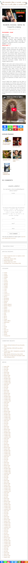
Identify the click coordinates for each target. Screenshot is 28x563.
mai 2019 (6, 497)
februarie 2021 (7, 465)
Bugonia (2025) (11, 357)
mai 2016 (6, 551)
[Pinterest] (15, 129)
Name (13, 218)
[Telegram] (20, 126)
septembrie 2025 (7, 383)
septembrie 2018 (7, 509)
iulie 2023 (6, 422)
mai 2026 (6, 371)
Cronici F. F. (6, 295)
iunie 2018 (6, 513)
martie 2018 (6, 518)
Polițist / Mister (7, 320)
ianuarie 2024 (7, 413)
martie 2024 (6, 410)
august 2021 (6, 456)
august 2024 (6, 402)
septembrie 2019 (7, 491)
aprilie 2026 (6, 372)
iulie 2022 (6, 440)
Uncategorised (7, 335)
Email (13, 223)
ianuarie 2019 (7, 503)
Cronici (5, 292)
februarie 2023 (7, 429)
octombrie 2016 (7, 543)
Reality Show (6, 322)
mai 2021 (6, 461)
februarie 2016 (7, 555)
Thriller (5, 332)
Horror (5, 316)
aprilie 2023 (6, 426)
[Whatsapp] (10, 126)
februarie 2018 (7, 519)
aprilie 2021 (6, 462)
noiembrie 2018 (7, 506)
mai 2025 (6, 389)
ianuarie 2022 (7, 449)
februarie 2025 (7, 393)
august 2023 (6, 420)
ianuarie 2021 (7, 467)
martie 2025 (6, 392)
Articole (5, 280)
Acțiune (5, 274)
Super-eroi (6, 329)
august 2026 (6, 366)
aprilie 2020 (6, 480)
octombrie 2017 (7, 525)
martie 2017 (6, 536)
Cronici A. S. (6, 293)
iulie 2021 (6, 458)
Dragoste (6, 301)
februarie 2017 (7, 537)
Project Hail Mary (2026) (9, 348)
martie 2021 (6, 464)
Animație (6, 277)
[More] (20, 129)
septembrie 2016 (7, 545)
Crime (5, 289)
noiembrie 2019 (7, 488)
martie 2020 (6, 482)
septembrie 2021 (7, 455)
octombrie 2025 (7, 381)
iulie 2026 (6, 368)
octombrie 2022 (7, 435)
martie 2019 (6, 500)
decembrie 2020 (7, 468)
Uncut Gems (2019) (19, 354)
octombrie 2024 (7, 399)
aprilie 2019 (6, 498)
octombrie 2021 (7, 453)
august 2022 (6, 438)
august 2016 (6, 546)
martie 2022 (6, 446)
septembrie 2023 (7, 419)
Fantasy (5, 307)
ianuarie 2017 (7, 539)
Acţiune (5, 272)
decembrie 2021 (7, 450)
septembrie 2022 (7, 437)
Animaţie (6, 275)
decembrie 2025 (7, 378)
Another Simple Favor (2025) (10, 262)
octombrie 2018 (7, 507)
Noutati (5, 319)
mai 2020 (6, 479)
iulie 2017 (6, 530)
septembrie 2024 (7, 401)
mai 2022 (6, 443)
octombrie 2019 (7, 489)
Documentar (6, 298)
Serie (5, 328)
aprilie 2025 (6, 390)
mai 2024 (6, 407)
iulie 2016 (6, 548)
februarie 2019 (7, 501)
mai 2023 (6, 425)
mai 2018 (6, 515)
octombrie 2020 (7, 471)
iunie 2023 (6, 423)
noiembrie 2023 (7, 416)
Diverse (5, 296)
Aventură (6, 281)
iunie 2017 (6, 531)
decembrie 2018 (7, 504)
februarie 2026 (7, 375)
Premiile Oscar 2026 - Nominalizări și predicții (14, 351)
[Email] (10, 129)
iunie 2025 (6, 387)
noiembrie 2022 (7, 434)
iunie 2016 (6, 549)
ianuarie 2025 (7, 395)
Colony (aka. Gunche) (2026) (10, 258)
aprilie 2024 (6, 408)
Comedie (6, 286)
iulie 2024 (6, 404)
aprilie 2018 (6, 516)
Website (13, 228)
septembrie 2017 (7, 527)
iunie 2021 (6, 459)
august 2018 (6, 510)
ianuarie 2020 (7, 485)
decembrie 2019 (7, 486)
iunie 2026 (6, 369)
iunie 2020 (6, 477)
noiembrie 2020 (7, 470)
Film (5, 313)
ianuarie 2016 (7, 557)
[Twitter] (4, 129)
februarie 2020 (7, 483)
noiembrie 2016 (7, 542)
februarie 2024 (7, 411)
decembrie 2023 (7, 414)
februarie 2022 (7, 447)
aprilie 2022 (6, 444)
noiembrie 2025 (7, 380)
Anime (5, 278)
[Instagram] (15, 126)
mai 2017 (6, 533)
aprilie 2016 (6, 552)
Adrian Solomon (12, 29)
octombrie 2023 (7, 417)
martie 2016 (6, 554)
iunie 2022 (6, 441)
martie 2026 (6, 374)
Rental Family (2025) (8, 260)
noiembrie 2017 (7, 524)
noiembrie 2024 (7, 398)
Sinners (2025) (7, 352)
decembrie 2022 (7, 432)
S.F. (5, 323)
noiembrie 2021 (7, 452)
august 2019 (6, 492)
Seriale (5, 326)
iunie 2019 (6, 495)
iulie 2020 (6, 476)
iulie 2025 (6, 386)
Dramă (5, 302)
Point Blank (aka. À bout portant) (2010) (12, 263)
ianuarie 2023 (7, 431)
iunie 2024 (6, 405)
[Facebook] (4, 126)
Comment (13, 193)
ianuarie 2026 (7, 377)
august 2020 (6, 474)
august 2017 (6, 528)
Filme (5, 314)
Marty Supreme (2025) (8, 354)
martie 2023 (6, 428)
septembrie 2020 (7, 473)
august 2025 (6, 384)
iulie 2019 (6, 494)
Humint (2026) (7, 345)
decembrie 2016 (7, 540)
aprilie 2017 (6, 534)
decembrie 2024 (7, 396)
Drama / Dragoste (8, 304)
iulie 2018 (6, 512)
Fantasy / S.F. (7, 310)
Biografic (6, 284)
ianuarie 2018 (7, 521)
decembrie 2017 (7, 522)
